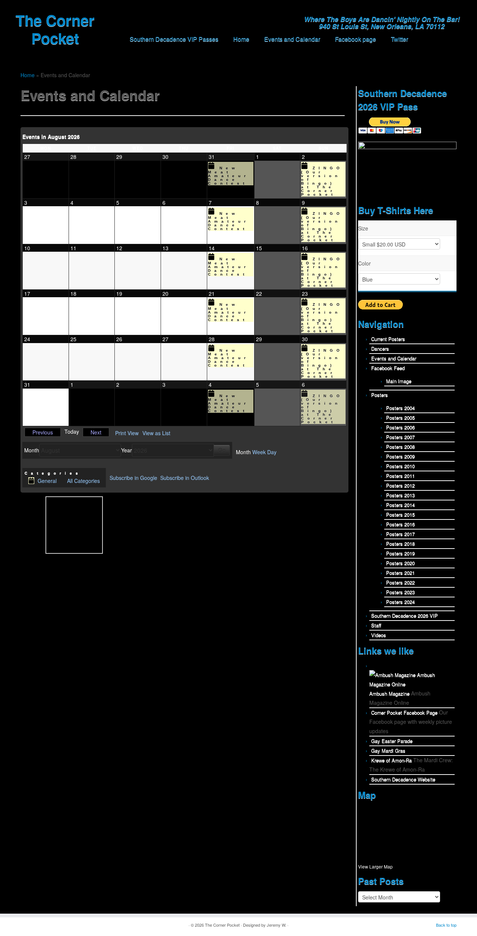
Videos (378, 634)
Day (272, 452)
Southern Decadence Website (403, 779)
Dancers (380, 348)
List (156, 433)
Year (126, 450)
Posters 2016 (400, 524)
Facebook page (355, 39)
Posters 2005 (400, 417)
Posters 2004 (400, 407)
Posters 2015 (400, 514)
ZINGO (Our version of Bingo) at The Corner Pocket (322, 181)
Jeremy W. (276, 925)
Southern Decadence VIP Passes (174, 39)
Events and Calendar (292, 39)
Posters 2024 (400, 601)
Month (31, 450)
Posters (379, 394)
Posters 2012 (400, 485)
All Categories (83, 480)
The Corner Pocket (55, 29)
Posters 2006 (400, 427)
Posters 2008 (400, 446)
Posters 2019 (400, 553)
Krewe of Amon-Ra (391, 760)
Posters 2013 (400, 495)
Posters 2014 (400, 504)
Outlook (184, 477)
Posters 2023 (400, 592)
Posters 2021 (400, 572)
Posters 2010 (400, 465)
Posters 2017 (400, 533)
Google (133, 477)
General (47, 480)
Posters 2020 (400, 562)
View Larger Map (375, 866)
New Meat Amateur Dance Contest (228, 175)
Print (127, 433)
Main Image (398, 380)
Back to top (446, 925)
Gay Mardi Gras (388, 750)
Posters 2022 (400, 582)
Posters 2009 (400, 456)
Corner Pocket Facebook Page (404, 712)
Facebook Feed (388, 367)
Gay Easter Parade (392, 740)
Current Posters (388, 338)
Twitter (399, 39)
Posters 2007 (400, 436)
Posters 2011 (400, 475)
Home (241, 39)
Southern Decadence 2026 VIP (404, 615)
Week (259, 452)
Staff (376, 625)
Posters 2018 (400, 543)
